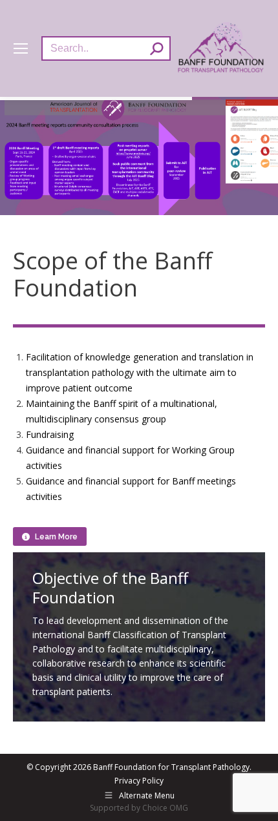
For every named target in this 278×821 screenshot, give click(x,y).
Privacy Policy (139, 780)
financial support (120, 450)
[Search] (156, 48)
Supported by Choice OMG (139, 807)
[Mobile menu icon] (20, 48)
